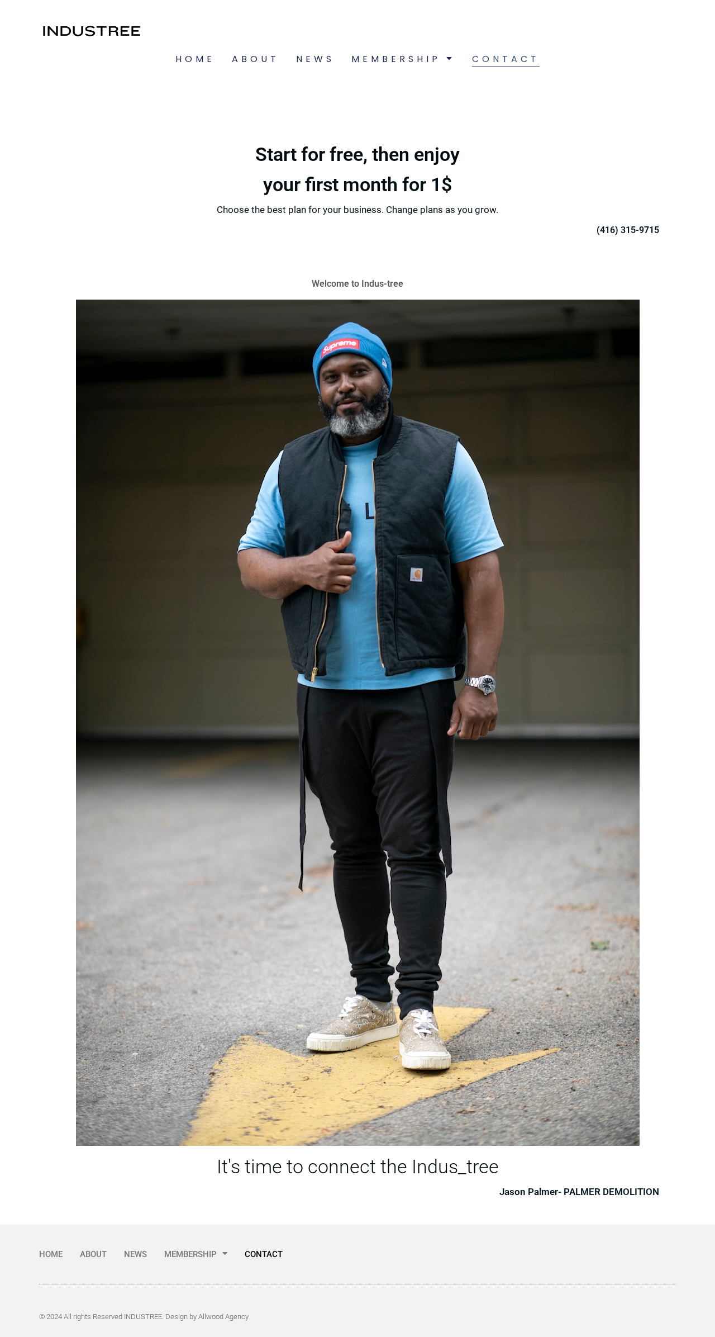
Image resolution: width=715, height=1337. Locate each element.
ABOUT (255, 59)
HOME (195, 59)
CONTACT (506, 59)
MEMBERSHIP (396, 59)
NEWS (315, 59)
